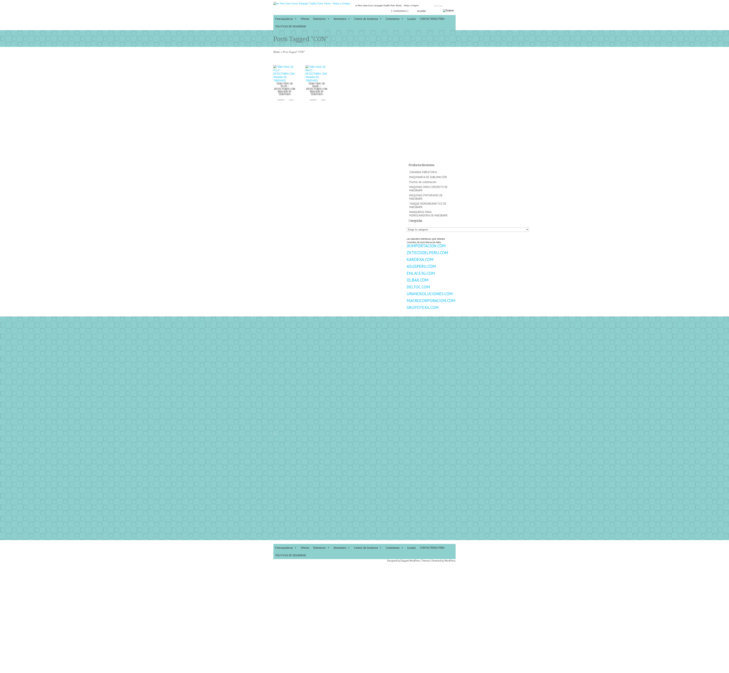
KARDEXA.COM (420, 259)
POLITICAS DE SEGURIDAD (290, 26)
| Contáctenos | (400, 10)
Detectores (319, 19)
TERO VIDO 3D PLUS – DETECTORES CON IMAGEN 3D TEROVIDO (284, 89)
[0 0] (284, 80)
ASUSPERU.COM (421, 266)
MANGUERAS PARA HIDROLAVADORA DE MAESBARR (428, 213)
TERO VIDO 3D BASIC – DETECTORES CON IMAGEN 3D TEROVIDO (316, 89)
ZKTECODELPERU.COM (427, 252)
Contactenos (393, 19)
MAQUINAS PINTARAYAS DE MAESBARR (426, 196)
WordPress (450, 560)
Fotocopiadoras (284, 19)
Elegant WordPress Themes (415, 560)
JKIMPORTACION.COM (426, 246)
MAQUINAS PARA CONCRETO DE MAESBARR (428, 188)
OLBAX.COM (417, 280)
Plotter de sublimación (422, 182)
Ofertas (305, 19)
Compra (281, 100)
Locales (411, 19)
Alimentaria (340, 19)
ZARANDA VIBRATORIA (423, 172)
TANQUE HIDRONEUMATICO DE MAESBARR (427, 205)
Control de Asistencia (366, 19)
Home (276, 52)
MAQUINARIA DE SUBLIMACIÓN (428, 177)
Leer (291, 100)
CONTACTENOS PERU (432, 19)
